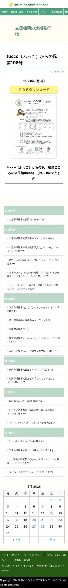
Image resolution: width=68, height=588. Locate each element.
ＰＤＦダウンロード (34, 90)
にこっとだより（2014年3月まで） (27, 441)
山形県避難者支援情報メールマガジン (28, 219)
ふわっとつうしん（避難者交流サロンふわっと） (34, 350)
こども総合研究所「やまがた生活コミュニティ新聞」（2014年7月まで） (33, 461)
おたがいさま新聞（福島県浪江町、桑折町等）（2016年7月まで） (32, 411)
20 (34, 520)
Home (5, 11)
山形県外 (10, 392)
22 (51, 520)
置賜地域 (10, 298)
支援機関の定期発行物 (33, 31)
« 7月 (16, 540)
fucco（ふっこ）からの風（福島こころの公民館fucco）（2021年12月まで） (32, 287)
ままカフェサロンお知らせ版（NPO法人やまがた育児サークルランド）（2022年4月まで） (33, 274)
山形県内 (10, 210)
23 (60, 520)
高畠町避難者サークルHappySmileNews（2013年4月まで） (33, 340)
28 (43, 526)
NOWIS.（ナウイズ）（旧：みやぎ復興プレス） (33, 422)
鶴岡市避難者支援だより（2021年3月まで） (31, 369)
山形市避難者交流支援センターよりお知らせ (31, 238)
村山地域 (10, 229)
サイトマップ (11, 554)
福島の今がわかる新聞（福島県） (26, 400)
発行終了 (10, 432)
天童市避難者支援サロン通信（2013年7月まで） (34, 450)
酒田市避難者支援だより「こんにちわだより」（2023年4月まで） (32, 380)
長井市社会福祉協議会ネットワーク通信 (29, 320)
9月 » (51, 540)
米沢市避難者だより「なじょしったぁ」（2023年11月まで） (33, 309)
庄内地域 (10, 360)
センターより (17, 11)
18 (16, 520)
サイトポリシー (33, 554)
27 (34, 526)
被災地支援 (57, 11)
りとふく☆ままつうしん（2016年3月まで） (31, 472)
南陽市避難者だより (19, 329)
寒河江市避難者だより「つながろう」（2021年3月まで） (33, 261)
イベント (44, 11)
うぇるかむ (31, 11)
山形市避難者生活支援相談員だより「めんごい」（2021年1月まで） (33, 249)
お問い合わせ (22, 559)
